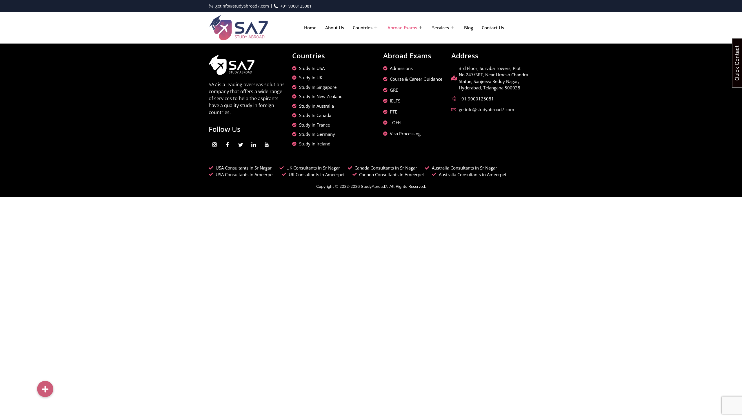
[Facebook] (227, 144)
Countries (362, 27)
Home (310, 27)
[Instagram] (214, 144)
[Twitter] (240, 144)
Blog (468, 27)
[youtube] (266, 144)
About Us (334, 27)
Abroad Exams (402, 27)
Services (440, 27)
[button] (45, 389)
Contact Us (493, 27)
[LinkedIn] (253, 144)
